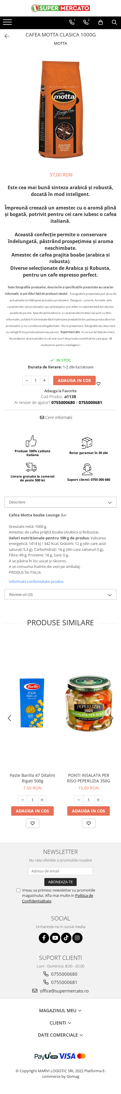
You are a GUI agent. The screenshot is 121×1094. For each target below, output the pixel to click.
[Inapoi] (4, 36)
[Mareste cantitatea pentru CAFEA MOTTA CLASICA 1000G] (44, 380)
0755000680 (64, 974)
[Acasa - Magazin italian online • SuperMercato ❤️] (60, 8)
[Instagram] (77, 938)
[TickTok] (66, 938)
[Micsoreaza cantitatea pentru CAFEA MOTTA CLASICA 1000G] (26, 380)
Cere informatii (58, 417)
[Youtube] (55, 938)
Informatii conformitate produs (36, 581)
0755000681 (64, 982)
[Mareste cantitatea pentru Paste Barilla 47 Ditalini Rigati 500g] (42, 800)
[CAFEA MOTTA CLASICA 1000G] (60, 109)
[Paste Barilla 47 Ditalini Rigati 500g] (32, 703)
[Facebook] (44, 938)
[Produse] (8, 23)
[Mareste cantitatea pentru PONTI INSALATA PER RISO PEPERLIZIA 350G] (98, 800)
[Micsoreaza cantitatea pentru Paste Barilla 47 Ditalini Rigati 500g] (23, 800)
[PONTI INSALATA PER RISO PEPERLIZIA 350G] (88, 703)
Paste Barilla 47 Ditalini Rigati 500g (32, 778)
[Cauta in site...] (114, 22)
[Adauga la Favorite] (32, 823)
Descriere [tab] (17, 502)
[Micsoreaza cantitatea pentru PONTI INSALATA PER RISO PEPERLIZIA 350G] (79, 800)
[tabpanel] (60, 109)
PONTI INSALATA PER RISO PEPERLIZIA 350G (88, 778)
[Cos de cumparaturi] (100, 22)
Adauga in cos (74, 380)
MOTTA (60, 43)
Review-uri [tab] (21, 594)
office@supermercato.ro (64, 991)
